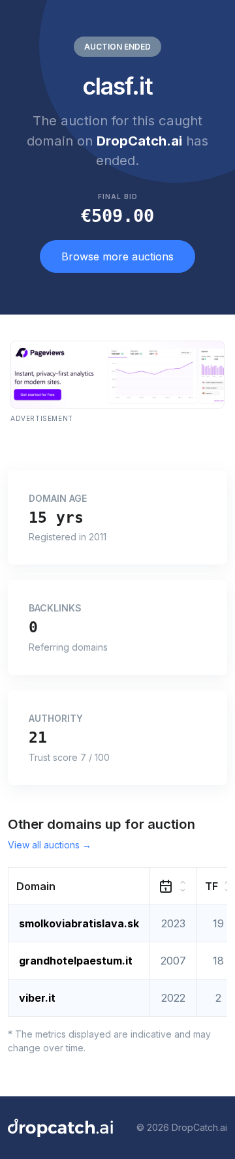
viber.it (37, 997)
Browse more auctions (117, 256)
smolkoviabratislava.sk (79, 923)
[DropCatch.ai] (60, 1127)
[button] (79, 885)
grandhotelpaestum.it (76, 960)
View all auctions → (49, 844)
